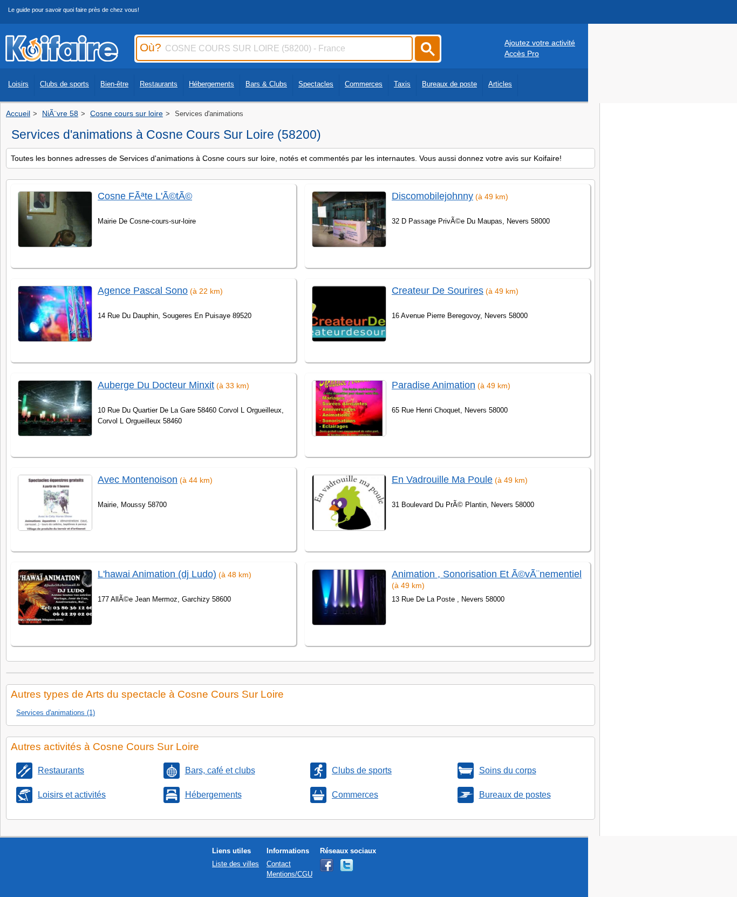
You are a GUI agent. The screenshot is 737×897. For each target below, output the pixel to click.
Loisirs (18, 84)
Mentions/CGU (289, 874)
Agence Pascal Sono (143, 290)
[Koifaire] (61, 58)
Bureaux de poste (449, 84)
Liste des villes (235, 864)
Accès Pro (521, 53)
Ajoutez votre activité (539, 42)
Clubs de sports (64, 84)
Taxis (402, 84)
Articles (500, 84)
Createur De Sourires (437, 290)
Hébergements (211, 84)
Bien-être (114, 84)
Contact (279, 864)
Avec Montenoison (138, 479)
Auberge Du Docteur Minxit (156, 385)
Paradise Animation (433, 385)
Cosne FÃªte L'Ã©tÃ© (145, 196)
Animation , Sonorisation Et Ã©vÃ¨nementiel (487, 574)
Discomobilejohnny (432, 196)
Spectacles (315, 84)
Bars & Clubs (266, 84)
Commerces (364, 84)
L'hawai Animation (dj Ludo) (157, 574)
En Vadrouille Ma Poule (442, 479)
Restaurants (159, 84)
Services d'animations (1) (55, 713)
